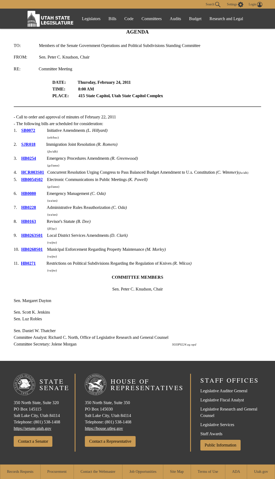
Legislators (91, 18)
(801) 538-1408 (47, 422)
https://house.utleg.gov (104, 428)
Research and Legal (226, 18)
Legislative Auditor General (223, 391)
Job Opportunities (142, 472)
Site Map (177, 472)
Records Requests (20, 472)
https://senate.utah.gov (32, 428)
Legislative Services (217, 424)
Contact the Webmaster (98, 472)
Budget (195, 18)
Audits (175, 18)
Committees (152, 18)
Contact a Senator (33, 441)
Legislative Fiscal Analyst (222, 400)
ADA (236, 472)
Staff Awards (211, 433)
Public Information (220, 445)
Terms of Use (208, 472)
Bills (112, 18)
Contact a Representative (110, 441)
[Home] (50, 19)
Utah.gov (261, 472)
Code (128, 18)
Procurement (57, 472)
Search (210, 4)
